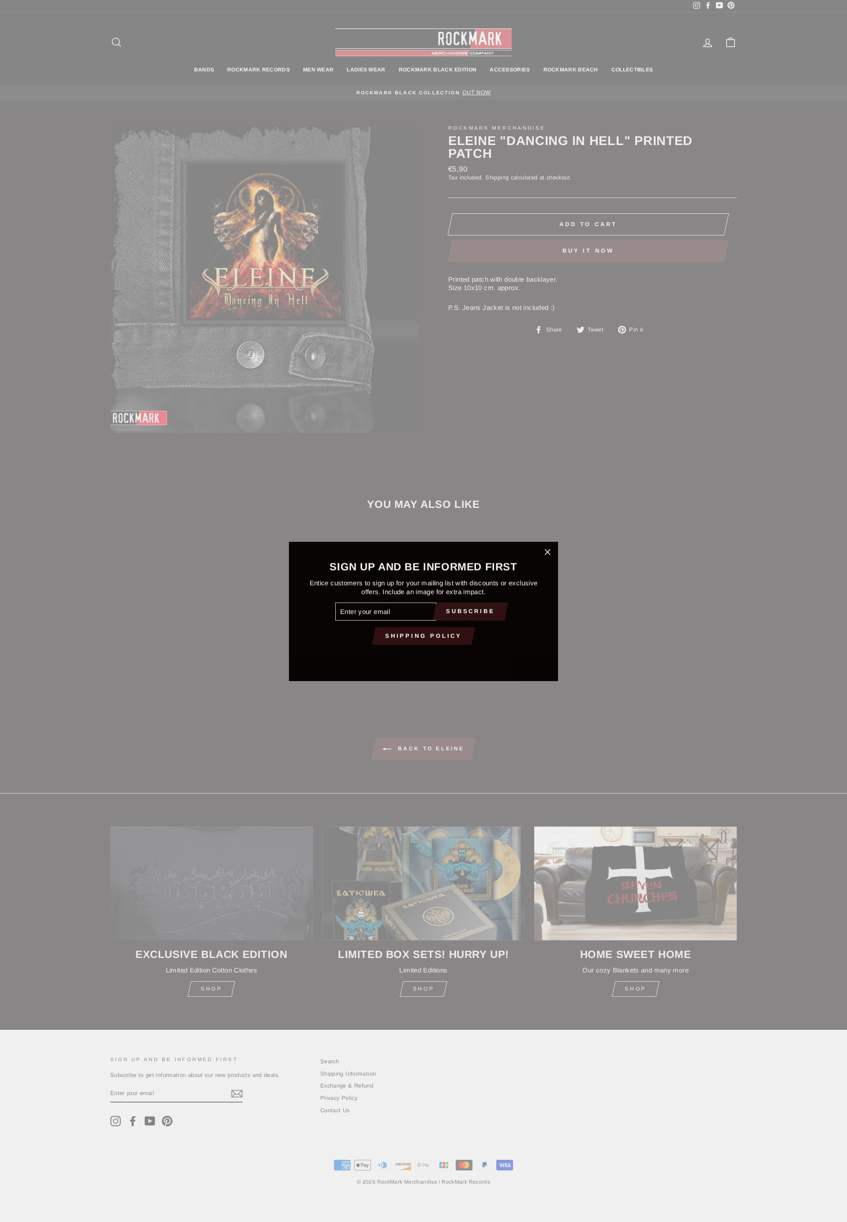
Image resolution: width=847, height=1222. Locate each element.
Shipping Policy (423, 635)
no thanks (423, 655)
